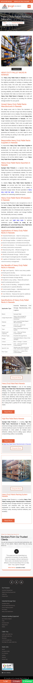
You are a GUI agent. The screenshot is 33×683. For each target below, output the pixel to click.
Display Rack (5, 596)
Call (6, 681)
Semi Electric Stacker (16, 1)
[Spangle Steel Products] (11, 6)
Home (4, 22)
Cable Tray (4, 594)
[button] (16, 53)
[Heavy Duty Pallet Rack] (16, 365)
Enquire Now (16, 69)
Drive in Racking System (7, 607)
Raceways (4, 638)
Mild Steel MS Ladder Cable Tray (9, 642)
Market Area (4, 659)
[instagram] (21, 582)
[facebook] (12, 582)
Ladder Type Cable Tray (7, 634)
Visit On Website (6, 672)
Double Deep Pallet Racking (8, 605)
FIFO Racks (4, 609)
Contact (3, 655)
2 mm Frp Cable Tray (7, 640)
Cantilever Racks (6, 603)
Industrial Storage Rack (17, 22)
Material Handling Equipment (8, 592)
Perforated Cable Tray (7, 636)
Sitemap (4, 657)
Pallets (3, 626)
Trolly (3, 620)
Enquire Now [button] (16, 377)
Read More (8, 412)
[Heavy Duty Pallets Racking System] (16, 470)
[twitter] (16, 582)
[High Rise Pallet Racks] (16, 442)
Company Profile (6, 651)
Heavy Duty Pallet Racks (7, 611)
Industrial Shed (5, 622)
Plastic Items (5, 624)
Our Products (5, 653)
